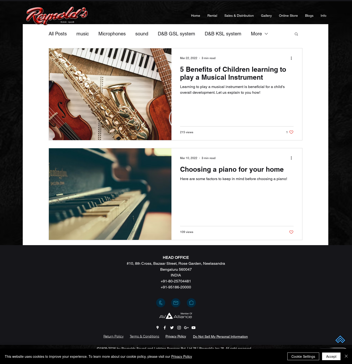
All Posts (58, 34)
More (256, 34)
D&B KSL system (223, 34)
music (82, 34)
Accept (331, 356)
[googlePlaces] (157, 327)
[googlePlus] (186, 327)
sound (141, 34)
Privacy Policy (181, 356)
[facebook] (164, 327)
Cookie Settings (303, 356)
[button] (296, 34)
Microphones (112, 34)
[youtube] (193, 327)
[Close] (346, 356)
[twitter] (172, 327)
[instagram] (179, 327)
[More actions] (293, 58)
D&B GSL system (176, 34)
